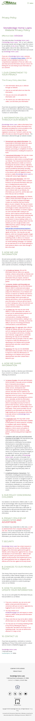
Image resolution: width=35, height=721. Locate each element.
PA (11, 653)
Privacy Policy (17, 671)
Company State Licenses (17, 668)
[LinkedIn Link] (20, 694)
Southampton (6, 653)
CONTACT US (11, 680)
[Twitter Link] (15, 694)
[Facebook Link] (10, 694)
